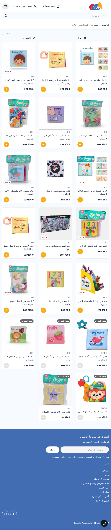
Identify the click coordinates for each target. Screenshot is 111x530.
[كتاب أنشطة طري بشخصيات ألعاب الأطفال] (92, 58)
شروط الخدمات (74, 457)
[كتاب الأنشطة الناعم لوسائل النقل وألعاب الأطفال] (55, 58)
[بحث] (6, 15)
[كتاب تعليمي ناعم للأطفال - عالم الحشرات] (92, 113)
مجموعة (94, 25)
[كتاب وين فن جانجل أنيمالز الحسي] (92, 389)
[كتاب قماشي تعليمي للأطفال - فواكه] (55, 334)
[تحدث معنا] (104, 523)
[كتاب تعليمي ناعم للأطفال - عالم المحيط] (18, 168)
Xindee (104, 77)
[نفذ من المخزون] (80, 365)
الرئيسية (105, 25)
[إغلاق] (107, 520)
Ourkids (77, 522)
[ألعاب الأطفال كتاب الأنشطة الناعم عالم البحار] (92, 334)
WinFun (104, 408)
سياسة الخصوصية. (59, 457)
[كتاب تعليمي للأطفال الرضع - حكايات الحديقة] (18, 279)
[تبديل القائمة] (107, 6)
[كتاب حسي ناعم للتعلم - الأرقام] (92, 224)
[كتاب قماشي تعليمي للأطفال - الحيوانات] (18, 334)
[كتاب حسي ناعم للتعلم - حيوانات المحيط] (18, 113)
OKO (32, 77)
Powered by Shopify (92, 522)
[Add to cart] (80, 89)
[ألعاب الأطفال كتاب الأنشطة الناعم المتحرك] (92, 168)
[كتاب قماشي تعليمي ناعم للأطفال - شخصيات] (18, 58)
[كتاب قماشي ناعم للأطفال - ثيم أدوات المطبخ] (55, 113)
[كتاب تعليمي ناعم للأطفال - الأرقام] (55, 279)
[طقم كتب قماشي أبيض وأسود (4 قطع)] (55, 224)
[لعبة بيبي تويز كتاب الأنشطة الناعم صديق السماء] (92, 279)
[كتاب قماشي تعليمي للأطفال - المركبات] (55, 168)
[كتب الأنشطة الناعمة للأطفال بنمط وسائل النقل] (18, 224)
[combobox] (55, 15)
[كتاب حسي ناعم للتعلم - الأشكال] (55, 389)
